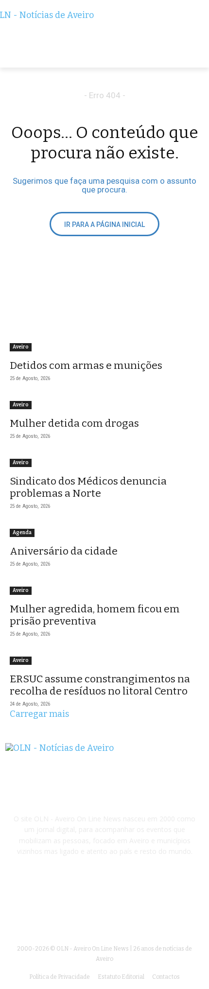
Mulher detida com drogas (74, 423)
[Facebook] (104, 905)
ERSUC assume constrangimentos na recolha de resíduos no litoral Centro (100, 685)
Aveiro (21, 347)
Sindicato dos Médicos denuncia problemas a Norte (88, 487)
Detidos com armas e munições (86, 365)
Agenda (22, 533)
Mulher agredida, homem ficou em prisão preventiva (95, 615)
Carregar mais (39, 714)
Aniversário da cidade (64, 551)
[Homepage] (104, 39)
